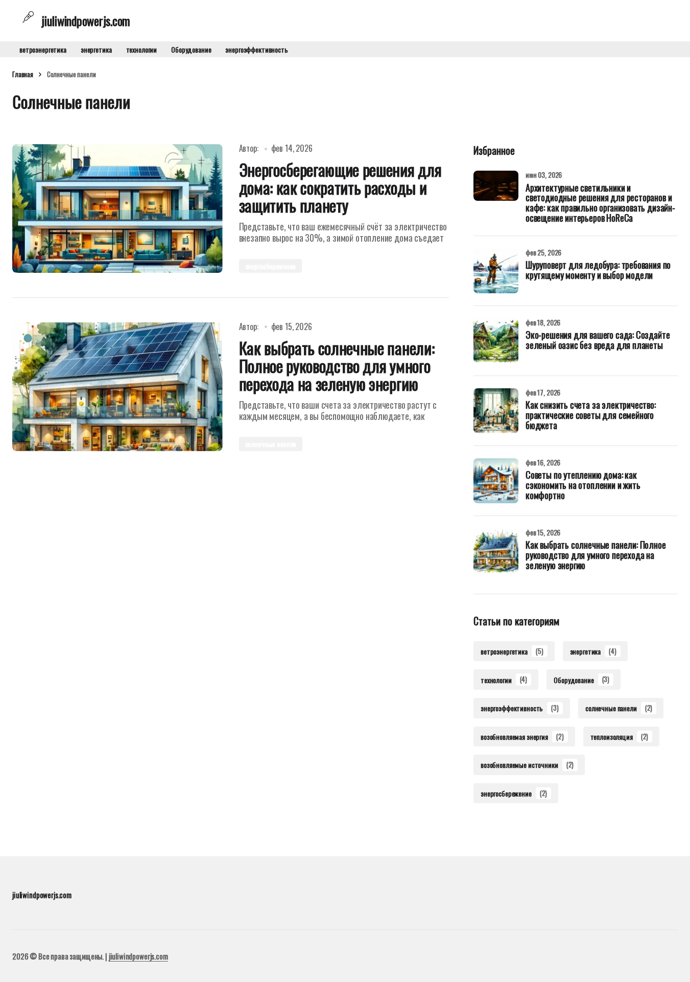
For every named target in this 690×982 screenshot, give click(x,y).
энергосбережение (270, 266)
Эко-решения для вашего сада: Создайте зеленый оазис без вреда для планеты (598, 341)
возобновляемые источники (527, 764)
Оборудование (191, 49)
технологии (141, 49)
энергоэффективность (256, 49)
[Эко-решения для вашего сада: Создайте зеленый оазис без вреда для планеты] (495, 340)
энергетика (96, 49)
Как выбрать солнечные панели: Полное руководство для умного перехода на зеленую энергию (596, 556)
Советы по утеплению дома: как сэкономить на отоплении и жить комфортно (583, 486)
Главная (22, 74)
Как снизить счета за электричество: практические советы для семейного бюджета (591, 416)
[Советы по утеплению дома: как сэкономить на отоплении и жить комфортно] (495, 480)
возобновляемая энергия (522, 736)
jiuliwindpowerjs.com (138, 956)
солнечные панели (271, 443)
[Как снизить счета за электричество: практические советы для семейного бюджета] (495, 410)
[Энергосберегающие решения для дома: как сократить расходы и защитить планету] (117, 208)
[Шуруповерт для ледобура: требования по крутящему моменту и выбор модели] (495, 270)
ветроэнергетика (42, 49)
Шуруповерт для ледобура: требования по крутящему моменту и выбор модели (598, 271)
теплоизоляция (619, 736)
